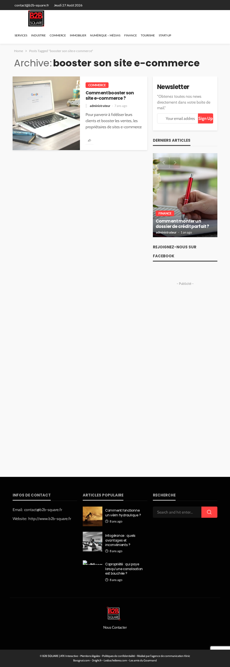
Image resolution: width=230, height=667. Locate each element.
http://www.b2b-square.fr (49, 518)
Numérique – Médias (105, 35)
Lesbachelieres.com (115, 660)
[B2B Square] (36, 18)
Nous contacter (115, 627)
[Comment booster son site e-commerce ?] (46, 113)
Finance (130, 35)
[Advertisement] (185, 372)
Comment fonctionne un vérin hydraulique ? (123, 512)
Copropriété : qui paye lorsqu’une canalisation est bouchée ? (124, 569)
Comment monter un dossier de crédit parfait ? (182, 223)
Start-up (165, 35)
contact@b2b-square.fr (43, 509)
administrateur (100, 106)
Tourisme (148, 35)
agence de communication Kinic (170, 656)
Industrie (38, 35)
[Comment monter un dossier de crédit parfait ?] (185, 195)
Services (21, 35)
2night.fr (97, 660)
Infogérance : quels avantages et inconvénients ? (120, 540)
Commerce (58, 35)
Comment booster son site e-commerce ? (110, 95)
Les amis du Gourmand (143, 660)
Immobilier (78, 35)
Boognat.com (81, 660)
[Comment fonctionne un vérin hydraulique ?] (92, 516)
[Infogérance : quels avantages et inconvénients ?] (92, 541)
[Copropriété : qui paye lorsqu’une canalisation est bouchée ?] (92, 562)
